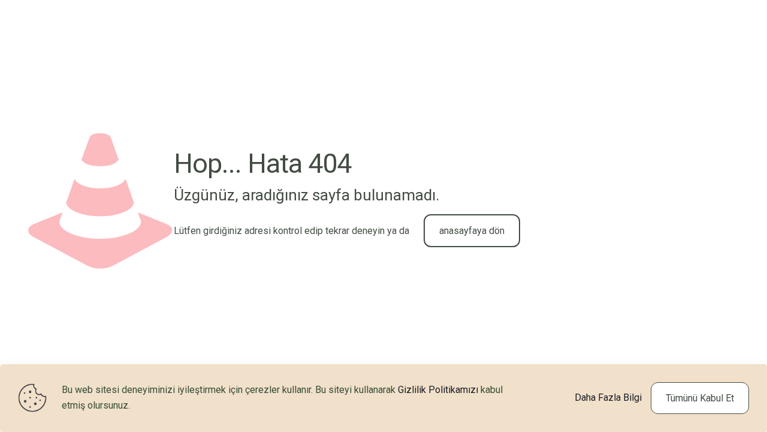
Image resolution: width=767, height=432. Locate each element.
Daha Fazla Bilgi (608, 397)
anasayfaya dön (472, 230)
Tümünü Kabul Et (700, 398)
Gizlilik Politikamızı (438, 389)
